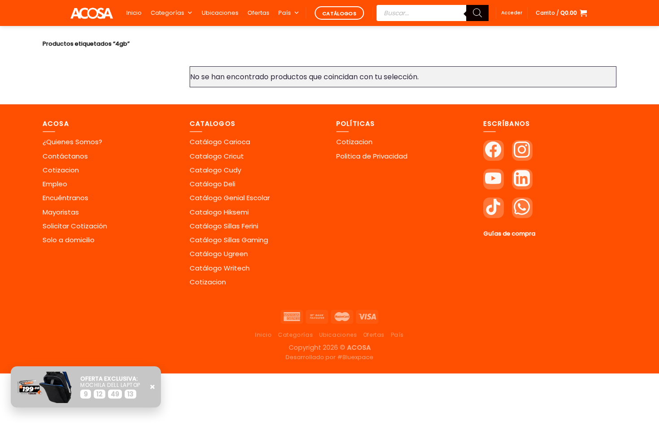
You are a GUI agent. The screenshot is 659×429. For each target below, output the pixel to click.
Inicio (134, 13)
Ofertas (258, 13)
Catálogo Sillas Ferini (224, 226)
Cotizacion (61, 170)
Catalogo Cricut (217, 156)
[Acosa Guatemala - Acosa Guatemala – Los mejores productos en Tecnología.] (91, 13)
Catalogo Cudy (215, 170)
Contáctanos (65, 156)
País (284, 13)
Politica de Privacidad (372, 156)
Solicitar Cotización (75, 226)
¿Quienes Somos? (72, 141)
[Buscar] (477, 13)
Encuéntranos (65, 197)
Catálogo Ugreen (219, 253)
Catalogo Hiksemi (219, 212)
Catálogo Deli (212, 184)
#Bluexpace (355, 357)
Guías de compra (509, 233)
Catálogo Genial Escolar (230, 197)
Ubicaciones (220, 13)
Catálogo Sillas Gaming (229, 240)
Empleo (55, 184)
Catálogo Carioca (220, 141)
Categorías (167, 13)
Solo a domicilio (69, 240)
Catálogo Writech (220, 268)
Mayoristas (61, 212)
